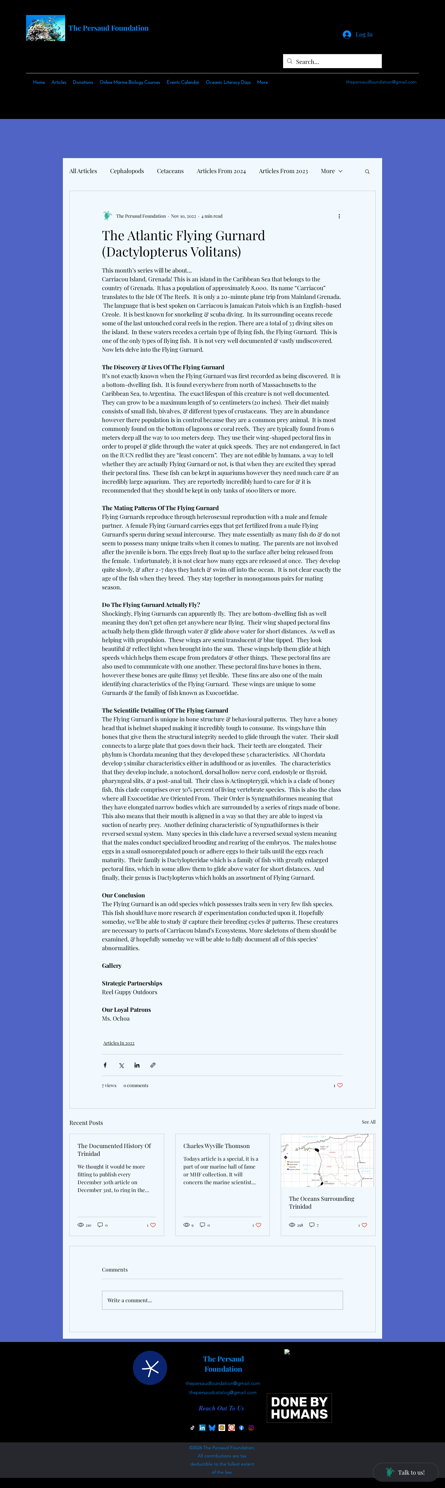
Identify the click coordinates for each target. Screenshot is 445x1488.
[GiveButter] (222, 1427)
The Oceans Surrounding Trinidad (321, 1202)
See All (369, 1122)
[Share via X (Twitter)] (121, 1065)
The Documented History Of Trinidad (114, 1149)
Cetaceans (170, 171)
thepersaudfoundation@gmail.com (381, 82)
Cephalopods (127, 171)
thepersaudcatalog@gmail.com (223, 1392)
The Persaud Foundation (108, 28)
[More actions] (339, 216)
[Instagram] (251, 1427)
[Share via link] (153, 1065)
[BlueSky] (212, 1427)
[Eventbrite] (231, 1427)
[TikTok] (192, 1427)
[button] (367, 171)
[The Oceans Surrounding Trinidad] (328, 1160)
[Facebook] (241, 1427)
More (328, 171)
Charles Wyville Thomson (216, 1146)
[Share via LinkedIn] (137, 1065)
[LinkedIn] (202, 1427)
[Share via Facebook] (105, 1065)
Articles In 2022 (119, 1043)
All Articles (83, 171)
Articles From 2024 (221, 171)
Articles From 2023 (283, 171)
